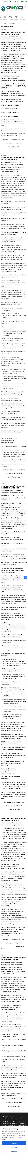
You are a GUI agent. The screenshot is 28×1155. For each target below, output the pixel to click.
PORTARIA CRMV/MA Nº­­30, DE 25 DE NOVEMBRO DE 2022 (13, 959)
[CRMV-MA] (12, 12)
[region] (14, 1140)
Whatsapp (22, 19)
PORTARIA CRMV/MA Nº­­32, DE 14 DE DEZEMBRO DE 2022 (13, 487)
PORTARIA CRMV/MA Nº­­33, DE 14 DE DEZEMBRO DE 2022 (13, 159)
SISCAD (6, 1116)
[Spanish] (17, 1)
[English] (15, 1)
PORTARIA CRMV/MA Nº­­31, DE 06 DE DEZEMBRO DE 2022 (13, 819)
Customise (14, 1147)
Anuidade (5, 19)
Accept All (14, 1143)
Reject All (14, 1151)
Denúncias (10, 19)
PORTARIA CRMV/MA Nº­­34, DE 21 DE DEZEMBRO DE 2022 (13, 33)
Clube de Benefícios (16, 20)
